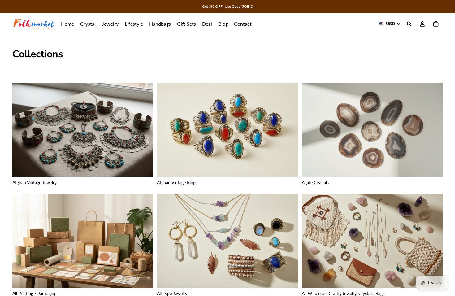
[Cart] (436, 24)
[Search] (409, 24)
